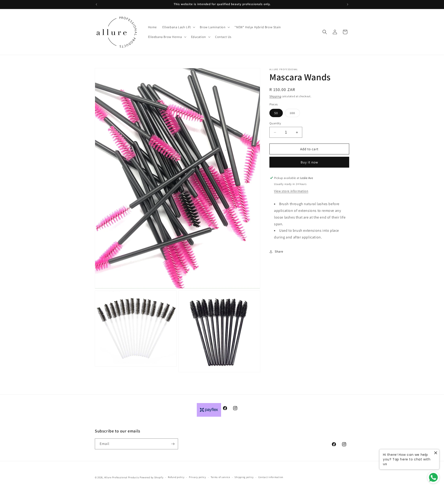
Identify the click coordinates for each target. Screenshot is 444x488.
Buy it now (309, 162)
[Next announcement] (347, 4)
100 (295, 114)
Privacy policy (197, 477)
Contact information (270, 477)
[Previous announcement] (96, 4)
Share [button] (279, 251)
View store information (291, 191)
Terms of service (220, 477)
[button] (178, 27)
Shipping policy (244, 477)
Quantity (275, 123)
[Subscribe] (173, 443)
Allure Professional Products (121, 477)
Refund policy (176, 477)
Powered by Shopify (151, 477)
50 (276, 113)
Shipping (275, 96)
